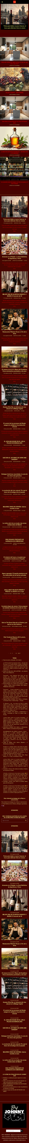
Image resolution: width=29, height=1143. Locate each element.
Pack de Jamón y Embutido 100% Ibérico (12, 660)
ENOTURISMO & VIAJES (14, 94)
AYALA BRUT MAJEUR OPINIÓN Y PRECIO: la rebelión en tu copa (14, 590)
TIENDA (14, 658)
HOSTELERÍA (17, 410)
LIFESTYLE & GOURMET (14, 65)
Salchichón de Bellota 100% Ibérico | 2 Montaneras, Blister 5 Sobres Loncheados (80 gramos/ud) (15, 727)
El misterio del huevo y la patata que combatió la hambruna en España (14, 558)
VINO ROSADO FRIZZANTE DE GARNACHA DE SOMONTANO (14, 540)
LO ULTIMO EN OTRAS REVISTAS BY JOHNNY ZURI (14, 1075)
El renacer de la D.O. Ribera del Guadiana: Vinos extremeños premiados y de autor (14, 370)
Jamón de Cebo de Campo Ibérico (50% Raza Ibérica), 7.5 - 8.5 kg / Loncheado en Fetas (15, 755)
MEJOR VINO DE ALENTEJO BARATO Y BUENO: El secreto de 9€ (15, 295)
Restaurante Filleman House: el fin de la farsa (15, 332)
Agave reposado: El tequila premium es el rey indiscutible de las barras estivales (14, 574)
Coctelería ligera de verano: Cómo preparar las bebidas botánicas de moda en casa (14, 607)
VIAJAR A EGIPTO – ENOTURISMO (14, 92)
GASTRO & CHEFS (17, 335)
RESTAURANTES (16, 445)
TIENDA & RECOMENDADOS (19, 543)
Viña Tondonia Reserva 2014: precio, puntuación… (15, 638)
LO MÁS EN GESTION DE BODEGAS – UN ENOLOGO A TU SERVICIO (14, 152)
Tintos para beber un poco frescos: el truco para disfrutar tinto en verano (15, 27)
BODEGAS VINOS (17, 223)
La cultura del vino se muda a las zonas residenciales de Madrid (14, 524)
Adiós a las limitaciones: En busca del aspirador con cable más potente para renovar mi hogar (14, 1081)
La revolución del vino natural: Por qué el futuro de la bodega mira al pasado (14, 491)
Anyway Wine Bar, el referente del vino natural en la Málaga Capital (14, 408)
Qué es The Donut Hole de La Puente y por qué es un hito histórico (14, 623)
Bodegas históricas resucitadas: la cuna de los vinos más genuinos (14, 475)
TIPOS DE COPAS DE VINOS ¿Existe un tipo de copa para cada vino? (14, 63)
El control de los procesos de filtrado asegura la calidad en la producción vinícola (14, 425)
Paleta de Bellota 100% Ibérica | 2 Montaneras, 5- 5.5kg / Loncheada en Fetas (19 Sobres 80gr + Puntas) (15, 713)
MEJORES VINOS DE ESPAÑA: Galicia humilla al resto (14, 507)
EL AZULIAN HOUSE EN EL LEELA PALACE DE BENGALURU (14, 442)
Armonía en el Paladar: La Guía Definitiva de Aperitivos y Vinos (14, 257)
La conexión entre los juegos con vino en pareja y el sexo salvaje (14, 182)
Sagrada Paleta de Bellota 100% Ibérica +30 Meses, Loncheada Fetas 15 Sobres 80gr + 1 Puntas (15, 699)
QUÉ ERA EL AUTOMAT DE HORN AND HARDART (14, 458)
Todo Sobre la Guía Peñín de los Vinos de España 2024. (14, 122)
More (14, 231)
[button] (26, 820)
